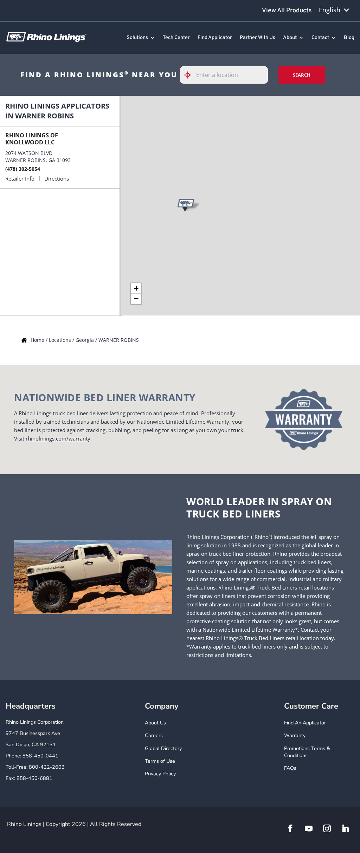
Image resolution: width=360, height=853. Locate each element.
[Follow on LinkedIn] (345, 828)
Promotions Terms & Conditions (307, 752)
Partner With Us (257, 38)
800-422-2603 (47, 767)
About (290, 38)
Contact (320, 38)
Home (38, 340)
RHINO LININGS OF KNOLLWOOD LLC (31, 139)
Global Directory (163, 748)
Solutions (137, 38)
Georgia (85, 340)
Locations (60, 340)
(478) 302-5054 (22, 168)
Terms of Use (160, 761)
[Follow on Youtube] (308, 828)
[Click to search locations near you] (191, 75)
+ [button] (136, 288)
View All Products (287, 11)
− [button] (136, 298)
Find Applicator (215, 38)
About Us (155, 722)
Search (301, 75)
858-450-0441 (40, 756)
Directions (56, 178)
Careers (154, 735)
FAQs (290, 768)
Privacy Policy (160, 773)
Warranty (295, 735)
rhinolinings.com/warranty (58, 438)
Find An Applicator (305, 722)
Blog (349, 38)
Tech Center (176, 38)
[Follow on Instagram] (327, 828)
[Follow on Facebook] (290, 828)
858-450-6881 (34, 778)
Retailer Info (19, 178)
